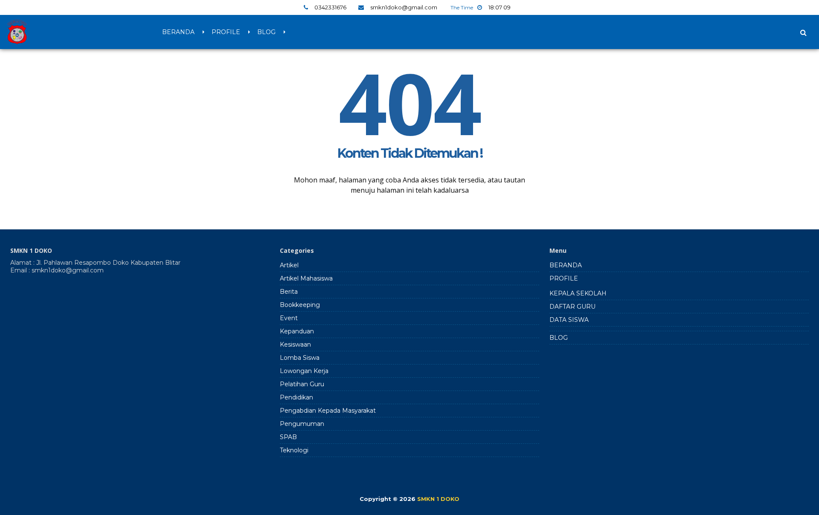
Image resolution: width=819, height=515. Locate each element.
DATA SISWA (569, 320)
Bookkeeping (300, 305)
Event (289, 318)
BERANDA (178, 32)
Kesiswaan (295, 344)
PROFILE (226, 32)
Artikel (289, 265)
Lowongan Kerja (304, 371)
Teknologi (294, 450)
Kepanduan (297, 331)
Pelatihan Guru (302, 384)
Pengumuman (302, 424)
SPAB (288, 437)
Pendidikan (296, 397)
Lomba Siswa (299, 358)
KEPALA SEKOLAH (578, 293)
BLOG (266, 32)
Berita (289, 291)
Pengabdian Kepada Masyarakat (328, 410)
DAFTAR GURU (572, 306)
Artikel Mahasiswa (306, 278)
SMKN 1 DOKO (438, 498)
